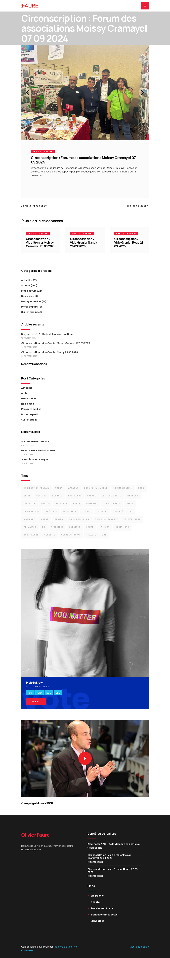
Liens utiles (97, 920)
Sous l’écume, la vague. (34, 459)
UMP (104, 535)
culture (41, 496)
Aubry (59, 488)
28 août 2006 (27, 463)
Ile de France (112, 504)
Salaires (75, 527)
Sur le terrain (43, 152)
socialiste (122, 527)
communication (122, 488)
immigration (31, 511)
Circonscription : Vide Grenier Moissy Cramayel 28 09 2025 (40, 242)
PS (43, 527)
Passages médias (31, 301)
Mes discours (28, 290)
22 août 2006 (27, 454)
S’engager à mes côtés (104, 914)
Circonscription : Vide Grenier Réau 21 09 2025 (128, 242)
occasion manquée (106, 519)
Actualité (26, 280)
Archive (25, 285)
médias (58, 519)
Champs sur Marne (96, 488)
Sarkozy (104, 527)
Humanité (92, 504)
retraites (57, 527)
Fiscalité (30, 504)
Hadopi (45, 504)
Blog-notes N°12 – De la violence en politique (47, 334)
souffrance (31, 535)
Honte (77, 504)
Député (95, 902)
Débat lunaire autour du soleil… (39, 450)
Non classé (27, 296)
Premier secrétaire (102, 908)
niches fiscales (79, 519)
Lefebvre (102, 511)
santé (90, 527)
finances (132, 496)
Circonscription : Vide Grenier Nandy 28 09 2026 (83, 242)
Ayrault (73, 488)
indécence (51, 511)
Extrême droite (111, 496)
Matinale (29, 519)
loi (131, 511)
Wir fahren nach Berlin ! (35, 441)
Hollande (61, 504)
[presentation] (27, 92)
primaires (30, 527)
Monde (45, 519)
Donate (36, 701)
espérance (75, 496)
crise (27, 496)
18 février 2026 (28, 338)
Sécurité (49, 535)
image (130, 504)
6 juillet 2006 (27, 445)
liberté (118, 511)
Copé (141, 488)
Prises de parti (29, 306)
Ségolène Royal (71, 535)
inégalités (69, 511)
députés (57, 496)
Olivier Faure (132, 519)
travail (91, 535)
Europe (91, 496)
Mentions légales (139, 946)
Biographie (97, 895)
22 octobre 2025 (29, 347)
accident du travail (36, 488)
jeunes (86, 511)
